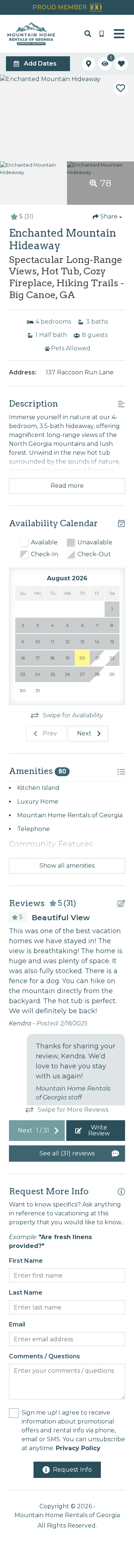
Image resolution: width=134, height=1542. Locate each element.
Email (17, 1324)
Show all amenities (67, 865)
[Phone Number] (102, 34)
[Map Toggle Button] (88, 63)
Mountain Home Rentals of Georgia (67, 1515)
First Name (26, 1260)
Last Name (25, 1292)
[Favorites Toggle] (121, 63)
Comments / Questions (44, 1356)
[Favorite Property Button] (120, 88)
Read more (67, 485)
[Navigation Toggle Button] (119, 33)
